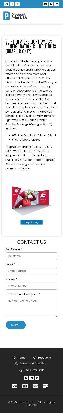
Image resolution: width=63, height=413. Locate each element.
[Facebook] (6, 4)
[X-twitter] (17, 4)
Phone (11, 279)
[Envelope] (45, 4)
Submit (15, 325)
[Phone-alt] (51, 4)
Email (11, 264)
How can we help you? (23, 294)
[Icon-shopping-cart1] (56, 4)
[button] (56, 15)
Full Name (14, 249)
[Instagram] (12, 4)
